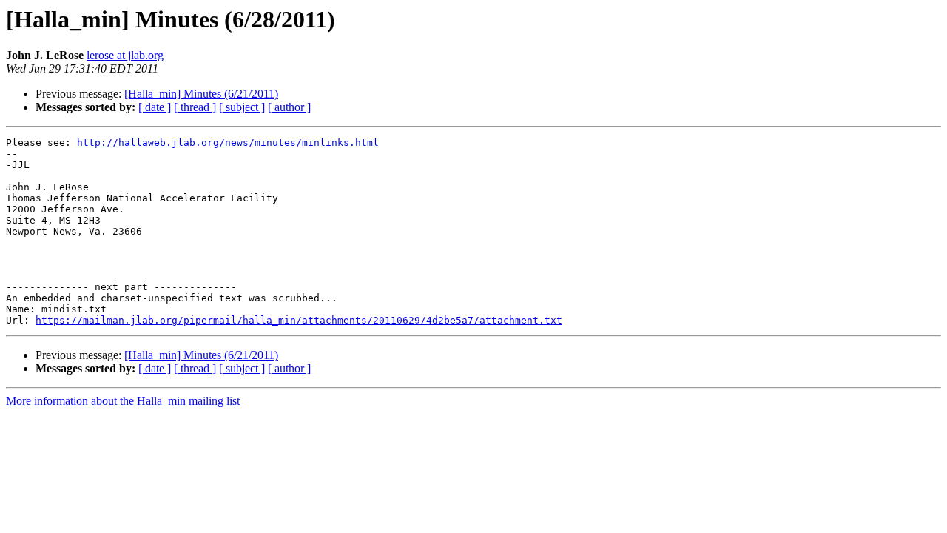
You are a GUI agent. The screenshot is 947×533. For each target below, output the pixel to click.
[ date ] (154, 107)
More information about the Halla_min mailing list (123, 401)
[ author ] (289, 107)
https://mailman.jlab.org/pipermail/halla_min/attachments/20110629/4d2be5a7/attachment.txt (299, 320)
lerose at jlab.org (125, 55)
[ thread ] (195, 107)
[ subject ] (242, 107)
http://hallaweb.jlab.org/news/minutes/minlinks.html (228, 142)
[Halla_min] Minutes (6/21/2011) (201, 93)
